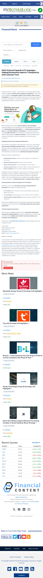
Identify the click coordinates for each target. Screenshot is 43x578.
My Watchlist (22, 50)
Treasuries (34, 65)
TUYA (9, 336)
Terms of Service (15, 557)
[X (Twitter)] (14, 509)
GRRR (9, 402)
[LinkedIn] (24, 509)
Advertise (17, 548)
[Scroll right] (41, 4)
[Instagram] (29, 509)
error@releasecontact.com (8, 245)
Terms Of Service (22, 504)
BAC (3, 458)
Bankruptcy (9, 433)
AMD (3, 455)
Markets (6, 61)
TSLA (3, 476)
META (3, 464)
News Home (5, 17)
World (36, 17)
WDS (9, 304)
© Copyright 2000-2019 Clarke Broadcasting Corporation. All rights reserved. (21, 562)
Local (14, 17)
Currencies (18, 65)
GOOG (4, 461)
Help (24, 548)
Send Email (7, 229)
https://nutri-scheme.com (12, 233)
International (26, 65)
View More (35, 442)
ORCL (3, 473)
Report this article (8, 267)
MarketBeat (7, 298)
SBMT (9, 436)
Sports (14, 4)
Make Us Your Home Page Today (13, 531)
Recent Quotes (7, 50)
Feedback (21, 575)
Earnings (9, 301)
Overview (6, 65)
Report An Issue (33, 548)
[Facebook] (19, 509)
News (5, 4)
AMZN (4, 449)
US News (28, 17)
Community (27, 4)
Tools (33, 61)
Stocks (16, 61)
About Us (8, 548)
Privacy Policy (34, 501)
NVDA (4, 470)
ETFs (25, 61)
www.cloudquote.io (21, 497)
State (20, 17)
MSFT (3, 467)
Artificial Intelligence (11, 333)
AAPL (3, 452)
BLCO (9, 367)
